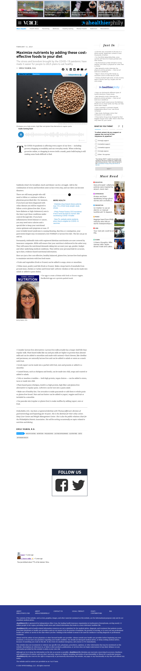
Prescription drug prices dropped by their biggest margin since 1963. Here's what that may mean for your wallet (109, 118)
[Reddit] (74, 70)
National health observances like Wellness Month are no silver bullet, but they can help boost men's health (109, 103)
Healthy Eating (67, 28)
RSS (110, 611)
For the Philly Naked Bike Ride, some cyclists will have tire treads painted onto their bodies (108, 58)
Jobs (96, 228)
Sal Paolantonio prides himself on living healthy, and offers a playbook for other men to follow (109, 64)
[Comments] (78, 70)
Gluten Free (73, 433)
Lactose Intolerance (61, 433)
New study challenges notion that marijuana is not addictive (105, 114)
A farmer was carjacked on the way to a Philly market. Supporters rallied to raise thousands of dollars (108, 53)
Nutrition (36, 74)
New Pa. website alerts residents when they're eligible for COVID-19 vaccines (66, 221)
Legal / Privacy (78, 611)
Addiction (93, 28)
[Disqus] (51, 524)
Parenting (45, 28)
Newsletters (104, 28)
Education (98, 182)
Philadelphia (49, 433)
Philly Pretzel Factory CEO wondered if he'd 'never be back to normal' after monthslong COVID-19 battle (67, 213)
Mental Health (82, 28)
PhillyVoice (30, 23)
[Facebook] (63, 70)
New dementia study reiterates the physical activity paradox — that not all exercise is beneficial (107, 70)
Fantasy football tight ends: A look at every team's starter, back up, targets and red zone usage (109, 79)
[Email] (82, 70)
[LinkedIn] (70, 70)
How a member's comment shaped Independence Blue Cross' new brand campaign (106, 109)
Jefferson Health (22, 437)
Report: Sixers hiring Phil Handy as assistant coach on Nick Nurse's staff (106, 74)
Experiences (99, 194)
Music (97, 217)
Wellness (56, 28)
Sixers (97, 240)
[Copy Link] (85, 70)
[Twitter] (67, 70)
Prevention (99, 205)
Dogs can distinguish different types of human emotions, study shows (107, 93)
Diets (80, 433)
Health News (34, 28)
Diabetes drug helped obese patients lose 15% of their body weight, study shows (67, 206)
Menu (19, 22)
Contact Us (58, 611)
